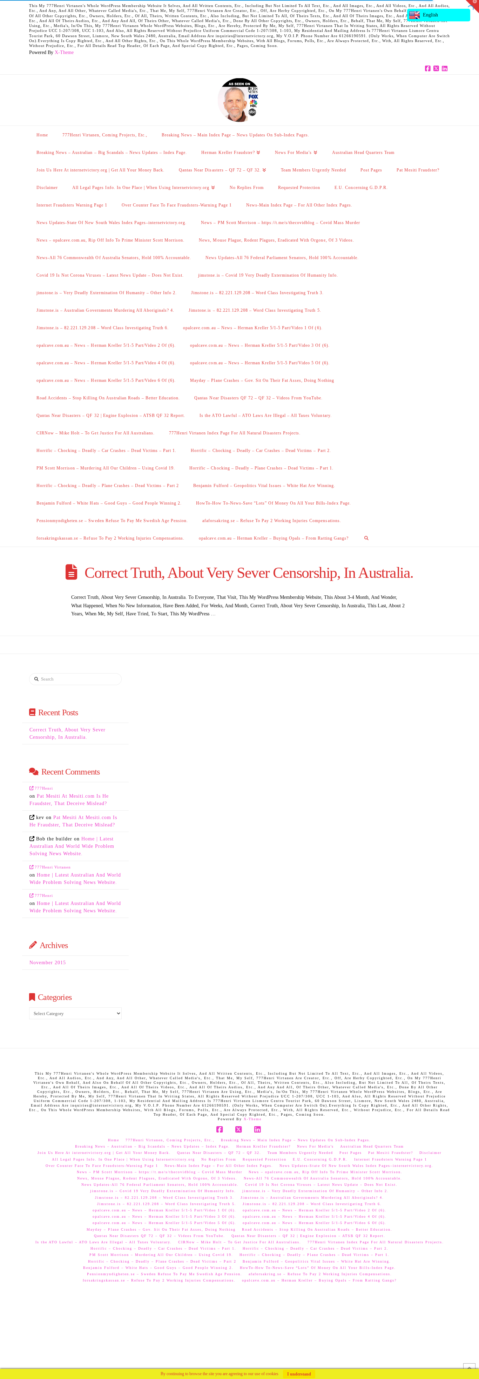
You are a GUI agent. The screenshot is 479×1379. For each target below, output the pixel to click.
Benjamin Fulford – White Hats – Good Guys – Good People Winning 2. (158, 1268)
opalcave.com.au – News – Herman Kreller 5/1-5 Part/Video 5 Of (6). (164, 1223)
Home (113, 1140)
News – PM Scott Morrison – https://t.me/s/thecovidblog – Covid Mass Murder (159, 1172)
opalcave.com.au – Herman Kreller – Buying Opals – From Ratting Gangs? (319, 1280)
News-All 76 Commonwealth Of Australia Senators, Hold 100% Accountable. (323, 1178)
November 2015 (47, 962)
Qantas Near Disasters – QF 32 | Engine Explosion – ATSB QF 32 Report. (308, 1236)
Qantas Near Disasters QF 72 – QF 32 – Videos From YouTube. (159, 1236)
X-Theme (64, 52)
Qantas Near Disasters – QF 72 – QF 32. (219, 1153)
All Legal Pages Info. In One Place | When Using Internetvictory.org (123, 1159)
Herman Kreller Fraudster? (263, 1146)
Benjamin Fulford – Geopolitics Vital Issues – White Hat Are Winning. (317, 1261)
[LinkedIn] (445, 68)
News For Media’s (315, 1146)
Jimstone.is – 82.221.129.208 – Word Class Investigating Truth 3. (164, 1197)
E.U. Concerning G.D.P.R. (320, 1159)
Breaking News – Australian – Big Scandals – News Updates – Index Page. (152, 1146)
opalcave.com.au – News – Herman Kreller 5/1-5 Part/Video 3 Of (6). (164, 1216)
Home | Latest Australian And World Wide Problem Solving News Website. (71, 846)
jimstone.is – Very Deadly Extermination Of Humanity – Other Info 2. (315, 1191)
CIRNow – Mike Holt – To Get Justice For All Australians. (239, 1242)
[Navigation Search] (366, 538)
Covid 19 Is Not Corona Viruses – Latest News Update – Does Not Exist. (321, 1185)
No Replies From (218, 1159)
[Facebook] (429, 68)
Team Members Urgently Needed (300, 1153)
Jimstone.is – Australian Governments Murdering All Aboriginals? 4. (312, 1197)
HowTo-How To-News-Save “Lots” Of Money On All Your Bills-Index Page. (318, 1268)
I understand (299, 1374)
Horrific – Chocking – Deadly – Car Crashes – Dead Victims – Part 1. (163, 1248)
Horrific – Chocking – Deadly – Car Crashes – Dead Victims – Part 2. (316, 1248)
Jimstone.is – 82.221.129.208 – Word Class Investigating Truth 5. (166, 1204)
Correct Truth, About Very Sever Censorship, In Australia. (249, 572)
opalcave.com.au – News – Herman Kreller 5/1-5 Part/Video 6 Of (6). (314, 1223)
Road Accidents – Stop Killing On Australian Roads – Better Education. (317, 1229)
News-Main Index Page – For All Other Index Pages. (218, 1166)
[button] (472, 6)
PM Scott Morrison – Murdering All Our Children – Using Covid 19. (161, 1255)
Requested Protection (264, 1159)
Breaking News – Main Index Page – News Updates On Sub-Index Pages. (296, 1140)
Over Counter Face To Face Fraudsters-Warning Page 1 (102, 1166)
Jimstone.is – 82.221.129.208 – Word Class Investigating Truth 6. (312, 1204)
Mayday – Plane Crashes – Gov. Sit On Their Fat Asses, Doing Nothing (161, 1229)
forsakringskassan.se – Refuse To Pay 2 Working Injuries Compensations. (159, 1280)
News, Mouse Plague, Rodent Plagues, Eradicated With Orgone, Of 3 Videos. (157, 1178)
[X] (437, 68)
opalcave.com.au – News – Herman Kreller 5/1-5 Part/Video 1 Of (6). (164, 1210)
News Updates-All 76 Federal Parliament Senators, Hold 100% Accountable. (160, 1185)
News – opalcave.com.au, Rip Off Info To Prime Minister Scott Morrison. (326, 1172)
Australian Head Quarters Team (372, 1146)
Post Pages (350, 1153)
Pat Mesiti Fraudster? (390, 1153)
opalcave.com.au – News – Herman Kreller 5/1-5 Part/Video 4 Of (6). (314, 1216)
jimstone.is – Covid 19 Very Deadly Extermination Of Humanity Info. (163, 1191)
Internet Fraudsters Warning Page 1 (390, 1159)
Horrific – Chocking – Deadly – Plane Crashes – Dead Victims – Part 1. (315, 1255)
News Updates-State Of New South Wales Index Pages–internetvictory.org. (356, 1166)
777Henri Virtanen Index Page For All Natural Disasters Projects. (376, 1242)
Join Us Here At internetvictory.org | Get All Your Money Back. (104, 1153)
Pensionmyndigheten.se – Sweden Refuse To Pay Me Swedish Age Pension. (164, 1274)
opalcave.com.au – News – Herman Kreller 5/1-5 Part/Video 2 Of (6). (314, 1210)
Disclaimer (430, 1153)
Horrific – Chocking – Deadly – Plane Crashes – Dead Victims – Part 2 (162, 1261)
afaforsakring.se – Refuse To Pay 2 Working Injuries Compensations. (320, 1274)
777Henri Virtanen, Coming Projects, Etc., (170, 1140)
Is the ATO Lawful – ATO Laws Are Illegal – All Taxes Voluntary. (103, 1242)
